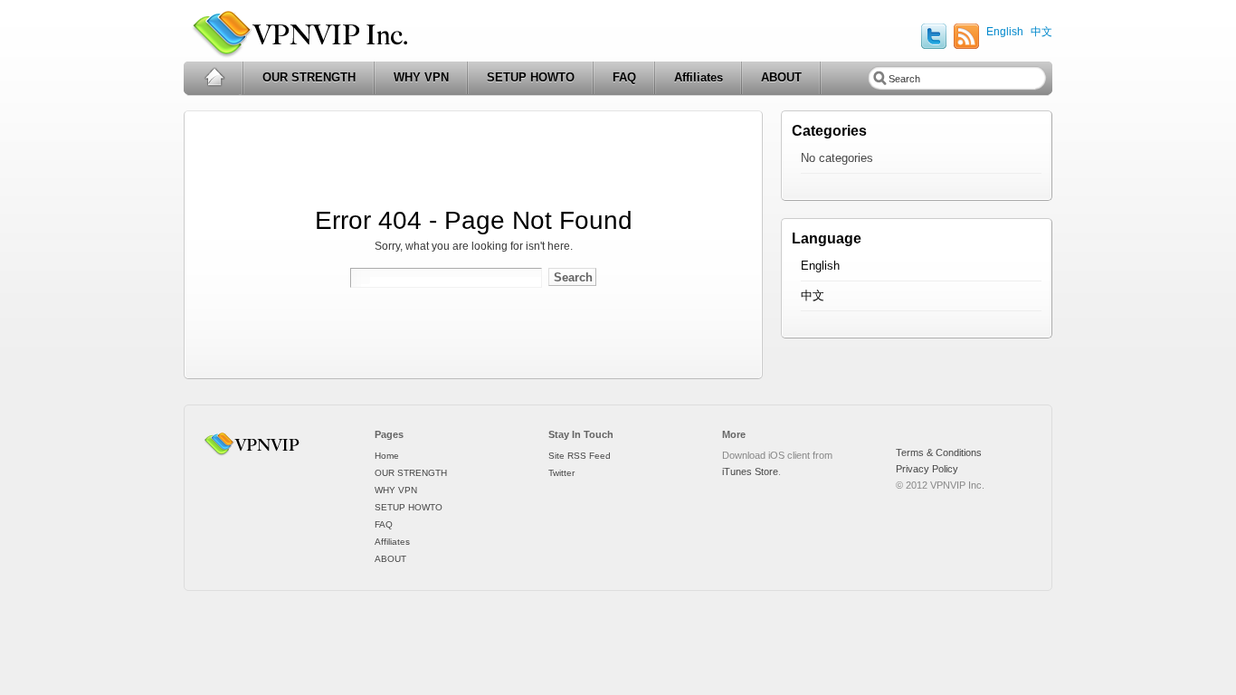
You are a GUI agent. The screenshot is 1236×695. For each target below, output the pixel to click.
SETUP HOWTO (531, 77)
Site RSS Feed (579, 456)
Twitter (561, 473)
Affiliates (698, 77)
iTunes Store (750, 471)
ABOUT (781, 77)
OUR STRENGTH (309, 77)
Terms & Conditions (939, 452)
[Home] (255, 456)
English (1004, 31)
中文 (1041, 31)
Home (214, 78)
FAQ (624, 77)
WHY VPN (421, 77)
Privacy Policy (927, 468)
